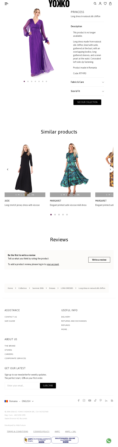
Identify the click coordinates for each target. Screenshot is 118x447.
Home (10, 288)
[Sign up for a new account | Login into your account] (100, 3)
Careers (9, 354)
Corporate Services (15, 358)
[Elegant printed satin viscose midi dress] (70, 169)
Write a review (99, 260)
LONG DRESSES (67, 288)
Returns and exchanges (74, 321)
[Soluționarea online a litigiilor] (64, 440)
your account (53, 264)
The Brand (10, 346)
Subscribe (48, 385)
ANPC (57, 431)
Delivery (65, 317)
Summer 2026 (37, 288)
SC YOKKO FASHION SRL (25, 412)
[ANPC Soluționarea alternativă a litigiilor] (37, 440)
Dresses (52, 288)
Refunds (65, 325)
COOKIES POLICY (41, 431)
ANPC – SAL (70, 431)
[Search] (95, 3)
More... (65, 329)
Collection (22, 288)
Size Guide (10, 321)
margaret (55, 201)
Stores (8, 350)
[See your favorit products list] (105, 3)
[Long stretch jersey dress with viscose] (25, 169)
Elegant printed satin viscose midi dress (68, 205)
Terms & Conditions (17, 431)
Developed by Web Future (15, 425)
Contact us (11, 317)
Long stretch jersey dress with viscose (22, 205)
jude (7, 201)
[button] (24, 81)
